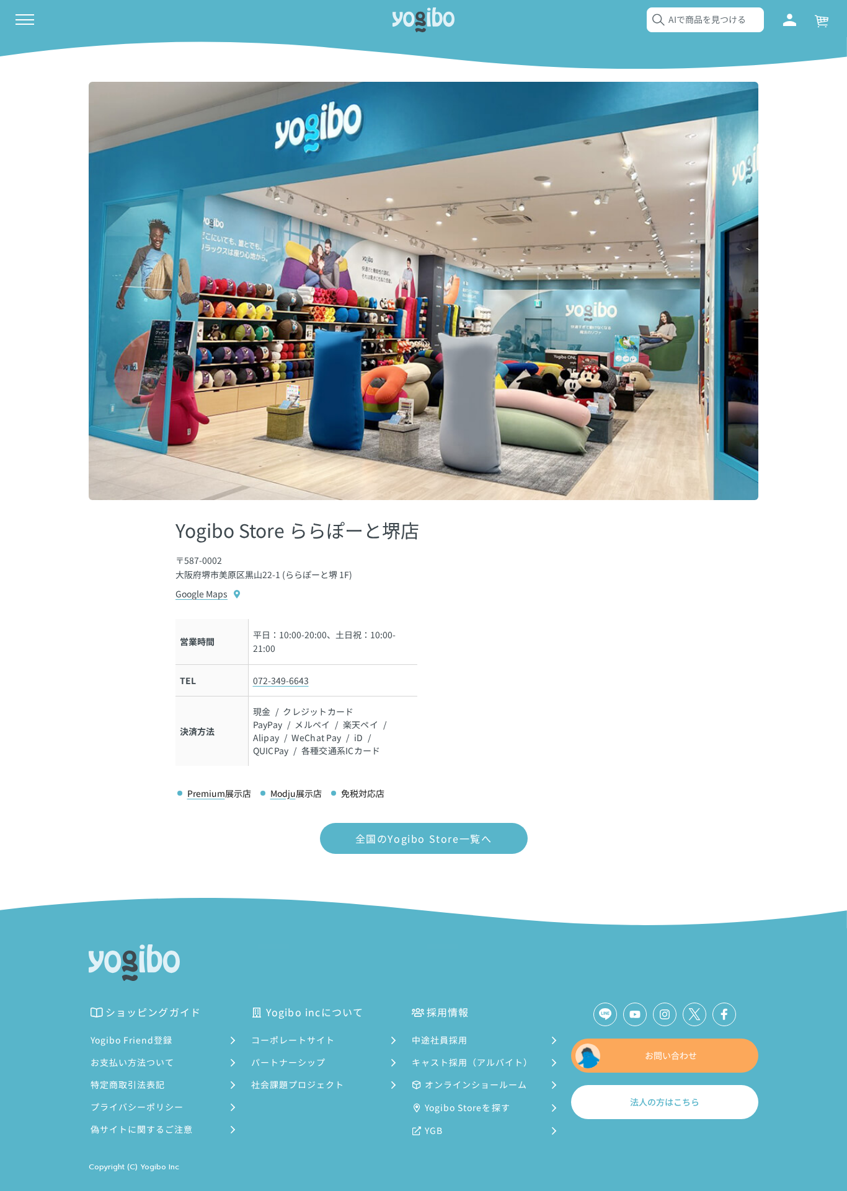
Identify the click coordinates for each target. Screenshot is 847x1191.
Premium (206, 793)
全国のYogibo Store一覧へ (423, 838)
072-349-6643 (281, 680)
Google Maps (201, 593)
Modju (283, 793)
